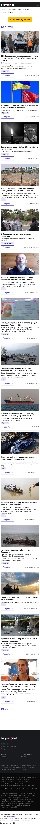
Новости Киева (7, 243)
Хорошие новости (15, 12)
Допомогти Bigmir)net (20, 20)
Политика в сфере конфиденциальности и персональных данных (17, 784)
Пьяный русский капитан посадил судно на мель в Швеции (19, 598)
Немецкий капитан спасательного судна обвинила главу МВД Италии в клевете (18, 685)
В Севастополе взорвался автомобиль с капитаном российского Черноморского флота (19, 58)
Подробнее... (12, 816)
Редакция (30, 777)
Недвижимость (26, 754)
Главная (4, 9)
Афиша (3, 754)
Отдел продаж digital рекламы (26, 788)
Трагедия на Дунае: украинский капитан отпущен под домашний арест (18, 458)
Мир (19, 9)
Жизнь (3, 12)
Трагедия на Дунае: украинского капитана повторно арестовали (19, 639)
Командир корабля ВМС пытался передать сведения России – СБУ (19, 324)
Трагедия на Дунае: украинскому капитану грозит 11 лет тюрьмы (19, 503)
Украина (12, 9)
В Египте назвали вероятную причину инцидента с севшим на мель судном (17, 189)
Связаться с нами (7, 779)
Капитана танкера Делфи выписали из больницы (17, 551)
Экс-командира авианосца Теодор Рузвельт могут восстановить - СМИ (16, 369)
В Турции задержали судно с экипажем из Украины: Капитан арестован (19, 106)
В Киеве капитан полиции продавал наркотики (16, 235)
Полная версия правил (9, 808)
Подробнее (8, 75)
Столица (26, 9)
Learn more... (25, 821)
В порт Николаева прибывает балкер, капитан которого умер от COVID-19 (17, 414)
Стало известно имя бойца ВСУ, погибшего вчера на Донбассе (19, 148)
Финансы (24, 757)
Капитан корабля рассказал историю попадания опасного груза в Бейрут (17, 278)
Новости (4, 757)
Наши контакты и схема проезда (13, 777)
